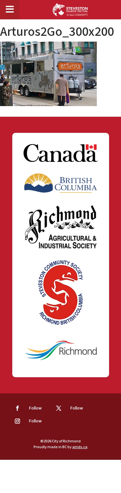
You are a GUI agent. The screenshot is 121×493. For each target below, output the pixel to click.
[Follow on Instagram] (17, 421)
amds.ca (79, 447)
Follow (35, 408)
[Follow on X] (59, 408)
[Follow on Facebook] (17, 408)
